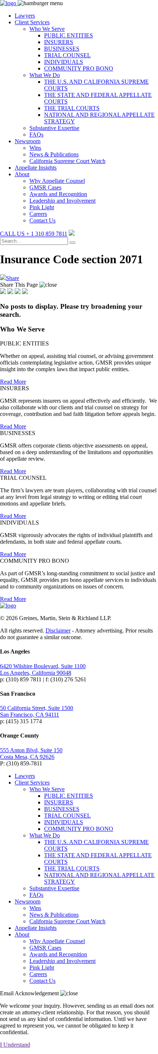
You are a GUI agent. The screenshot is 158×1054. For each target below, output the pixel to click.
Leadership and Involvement (62, 201)
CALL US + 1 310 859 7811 (33, 234)
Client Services (32, 22)
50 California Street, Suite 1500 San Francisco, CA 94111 (36, 711)
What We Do (44, 75)
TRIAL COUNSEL (67, 55)
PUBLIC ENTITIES (68, 35)
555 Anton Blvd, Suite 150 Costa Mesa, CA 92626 (31, 753)
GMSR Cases (45, 187)
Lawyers (25, 15)
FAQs (36, 134)
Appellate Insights (36, 167)
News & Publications (54, 154)
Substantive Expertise (54, 128)
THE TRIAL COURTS (72, 108)
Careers (38, 214)
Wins (35, 148)
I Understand (15, 1045)
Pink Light (41, 207)
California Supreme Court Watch (67, 161)
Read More (13, 382)
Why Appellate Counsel (57, 181)
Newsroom (27, 141)
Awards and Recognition (58, 194)
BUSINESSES (61, 49)
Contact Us (42, 220)
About (22, 174)
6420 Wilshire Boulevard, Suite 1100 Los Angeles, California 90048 (43, 669)
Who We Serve (47, 29)
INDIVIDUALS (63, 62)
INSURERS (58, 42)
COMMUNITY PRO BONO (78, 68)
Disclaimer (58, 630)
